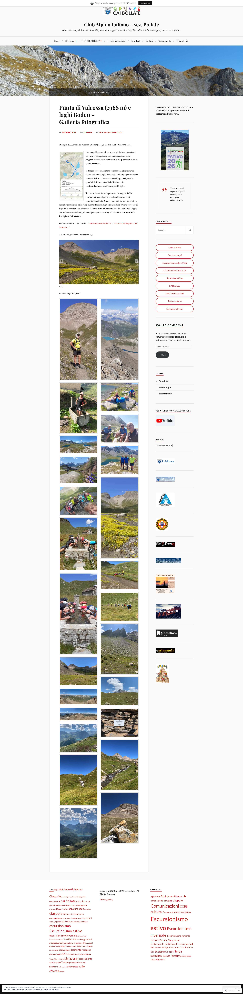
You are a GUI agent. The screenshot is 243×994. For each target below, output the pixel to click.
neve (56, 950)
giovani (87, 939)
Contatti (149, 41)
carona (74, 905)
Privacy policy (106, 899)
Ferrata (72, 939)
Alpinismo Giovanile (173, 896)
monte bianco (71, 946)
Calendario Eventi (174, 309)
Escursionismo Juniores (178, 935)
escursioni (83, 921)
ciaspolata (87, 909)
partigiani (66, 950)
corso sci (87, 918)
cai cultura (81, 901)
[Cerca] (190, 230)
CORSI (184, 906)
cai (58, 901)
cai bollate (68, 901)
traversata (57, 963)
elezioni (76, 922)
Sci (64, 954)
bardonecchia (74, 897)
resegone (86, 950)
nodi (61, 950)
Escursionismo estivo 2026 (174, 263)
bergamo (82, 897)
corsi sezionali (73, 914)
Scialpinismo (71, 954)
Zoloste (87, 132)
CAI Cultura (174, 286)
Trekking (65, 962)
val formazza (72, 966)
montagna (61, 946)
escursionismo (60, 926)
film (81, 940)
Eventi (61, 940)
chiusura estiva (61, 909)
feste (78, 940)
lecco (87, 943)
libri (152, 947)
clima (65, 914)
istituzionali (171, 944)
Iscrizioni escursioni (116, 41)
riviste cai (52, 954)
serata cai (81, 954)
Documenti (168, 912)
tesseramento (85, 958)
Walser (62, 971)
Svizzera (71, 958)
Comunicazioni (165, 905)
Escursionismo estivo (110, 132)
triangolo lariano (76, 963)
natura (51, 950)
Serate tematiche (175, 278)
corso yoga (53, 922)
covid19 (62, 921)
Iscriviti (162, 354)
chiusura (52, 909)
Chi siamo (69, 41)
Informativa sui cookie (51, 989)
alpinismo (64, 889)
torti (51, 963)
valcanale (61, 967)
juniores (72, 943)
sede (171, 951)
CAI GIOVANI (174, 247)
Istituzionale (157, 943)
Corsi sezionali (175, 255)
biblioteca (53, 902)
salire (59, 954)
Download (135, 41)
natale (90, 946)
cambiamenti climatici (63, 905)
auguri (67, 897)
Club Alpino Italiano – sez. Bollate (121, 24)
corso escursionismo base (71, 918)
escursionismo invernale (63, 935)
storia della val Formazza (100, 223)
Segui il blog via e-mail (170, 325)
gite (51, 943)
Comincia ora (145, 3)
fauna (66, 940)
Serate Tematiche (172, 955)
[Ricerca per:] (175, 230)
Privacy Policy (182, 41)
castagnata (82, 905)
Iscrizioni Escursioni (174, 293)
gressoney (57, 943)
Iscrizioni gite (165, 387)
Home (56, 41)
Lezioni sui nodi (185, 944)
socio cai (61, 959)
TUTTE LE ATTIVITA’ (91, 41)
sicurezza (186, 956)
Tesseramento (164, 41)
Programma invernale (173, 947)
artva (63, 897)
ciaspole (55, 913)
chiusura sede (76, 908)
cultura (69, 921)
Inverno (65, 943)
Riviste (189, 947)
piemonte (76, 949)
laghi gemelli (80, 943)
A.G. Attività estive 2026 (175, 270)
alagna (56, 890)
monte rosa (82, 946)
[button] (136, 261)
